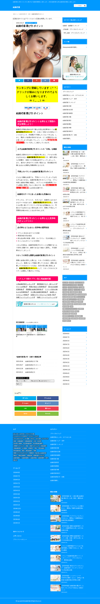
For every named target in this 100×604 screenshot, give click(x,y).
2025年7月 (66, 344)
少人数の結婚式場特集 (38, 292)
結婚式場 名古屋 (68, 109)
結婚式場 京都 (67, 106)
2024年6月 (66, 373)
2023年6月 (66, 380)
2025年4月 (66, 355)
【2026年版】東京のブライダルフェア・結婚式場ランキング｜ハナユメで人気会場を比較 (74, 240)
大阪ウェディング (71, 299)
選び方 (19, 384)
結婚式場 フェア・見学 (70, 99)
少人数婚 (74, 301)
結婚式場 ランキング (69, 102)
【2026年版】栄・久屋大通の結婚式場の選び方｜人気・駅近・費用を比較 (74, 156)
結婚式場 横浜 (67, 124)
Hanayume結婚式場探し (70, 47)
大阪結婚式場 (66, 301)
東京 (64, 304)
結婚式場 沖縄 (67, 127)
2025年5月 (66, 351)
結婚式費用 (82, 318)
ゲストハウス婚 (79, 282)
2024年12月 (66, 369)
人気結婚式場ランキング (24, 284)
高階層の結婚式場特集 (34, 289)
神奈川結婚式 (66, 313)
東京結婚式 (70, 304)
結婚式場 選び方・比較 (24, 14)
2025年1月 (66, 366)
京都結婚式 (66, 292)
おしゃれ (65, 282)
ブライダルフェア (68, 91)
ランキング (77, 289)
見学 (64, 321)
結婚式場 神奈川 (68, 131)
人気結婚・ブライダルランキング (73, 29)
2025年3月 (66, 359)
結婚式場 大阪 (67, 117)
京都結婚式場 (73, 292)
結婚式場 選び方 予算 (31, 361)
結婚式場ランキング (68, 316)
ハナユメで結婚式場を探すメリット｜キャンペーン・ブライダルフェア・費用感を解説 (74, 228)
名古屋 (65, 294)
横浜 (84, 304)
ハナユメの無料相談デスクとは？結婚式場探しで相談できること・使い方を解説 (74, 216)
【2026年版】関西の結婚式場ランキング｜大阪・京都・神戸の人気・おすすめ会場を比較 (74, 204)
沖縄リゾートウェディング (46, 297)
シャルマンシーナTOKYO (69, 285)
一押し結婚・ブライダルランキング (74, 33)
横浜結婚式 (66, 306)
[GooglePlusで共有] (37, 80)
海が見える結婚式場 (68, 311)
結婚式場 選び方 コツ (31, 368)
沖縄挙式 (81, 309)
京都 (83, 289)
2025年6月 (66, 348)
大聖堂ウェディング (79, 297)
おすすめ (20, 381)
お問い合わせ (17, 536)
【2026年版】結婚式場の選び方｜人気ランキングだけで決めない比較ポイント (74, 265)
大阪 (64, 299)
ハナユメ (80, 285)
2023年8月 (66, 377)
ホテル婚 (70, 289)
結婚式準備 (74, 318)
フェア (65, 287)
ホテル (65, 289)
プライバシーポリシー (20, 539)
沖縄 (71, 306)
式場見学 (80, 301)
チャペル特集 (21, 287)
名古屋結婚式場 (82, 294)
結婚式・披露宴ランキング (71, 25)
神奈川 (77, 311)
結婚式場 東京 (67, 120)
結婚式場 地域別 (68, 113)
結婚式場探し (67, 138)
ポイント (27, 381)
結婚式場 (35, 381)
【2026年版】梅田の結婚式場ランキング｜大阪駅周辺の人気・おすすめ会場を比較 (74, 192)
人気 (80, 292)
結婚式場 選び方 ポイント (33, 365)
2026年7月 (66, 337)
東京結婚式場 (77, 304)
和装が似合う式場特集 (37, 287)
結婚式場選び (66, 318)
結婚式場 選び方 (30, 372)
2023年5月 (66, 384)
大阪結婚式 (81, 299)
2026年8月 (66, 333)
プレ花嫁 (81, 287)
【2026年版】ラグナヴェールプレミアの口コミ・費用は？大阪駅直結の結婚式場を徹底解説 (74, 180)
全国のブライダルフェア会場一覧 (42, 295)
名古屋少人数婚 (72, 294)
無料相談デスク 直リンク (46, 284)
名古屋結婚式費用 (67, 297)
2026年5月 (66, 341)
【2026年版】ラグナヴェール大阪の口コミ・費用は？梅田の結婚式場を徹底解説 (74, 168)
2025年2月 (66, 362)
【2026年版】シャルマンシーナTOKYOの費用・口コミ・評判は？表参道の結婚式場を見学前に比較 (74, 252)
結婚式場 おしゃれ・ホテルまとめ (73, 95)
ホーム (16, 14)
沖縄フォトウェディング (24, 297)
